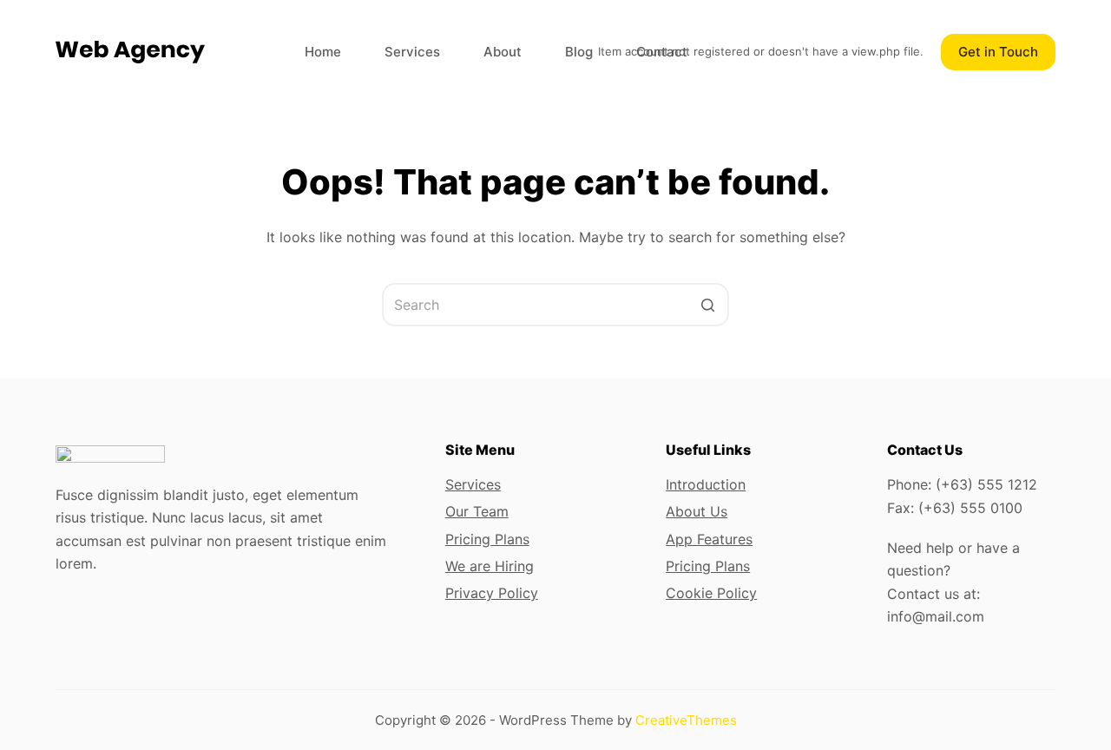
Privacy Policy (491, 593)
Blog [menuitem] (579, 51)
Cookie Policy (711, 593)
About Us (696, 511)
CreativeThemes (686, 720)
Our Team (477, 511)
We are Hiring (489, 566)
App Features (709, 539)
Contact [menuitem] (661, 51)
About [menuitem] (502, 51)
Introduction (706, 484)
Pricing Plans (487, 539)
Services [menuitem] (412, 51)
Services (473, 484)
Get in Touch (998, 51)
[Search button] (707, 304)
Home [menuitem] (323, 51)
